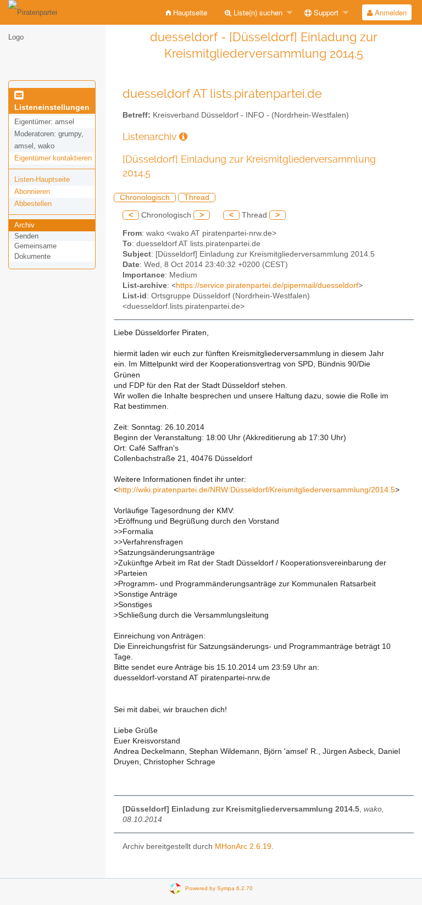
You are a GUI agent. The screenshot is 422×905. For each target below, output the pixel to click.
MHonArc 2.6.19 (243, 846)
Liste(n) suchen (256, 12)
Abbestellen (33, 203)
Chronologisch (145, 197)
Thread (196, 197)
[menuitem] (186, 12)
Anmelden (390, 12)
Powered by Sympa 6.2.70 (219, 888)
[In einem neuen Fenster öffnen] (183, 136)
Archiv (24, 225)
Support (325, 12)
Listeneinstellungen (52, 107)
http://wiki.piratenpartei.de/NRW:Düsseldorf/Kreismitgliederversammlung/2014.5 (256, 490)
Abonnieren (32, 191)
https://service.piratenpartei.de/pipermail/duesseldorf (267, 285)
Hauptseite (189, 12)
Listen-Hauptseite (42, 179)
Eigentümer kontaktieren (53, 158)
